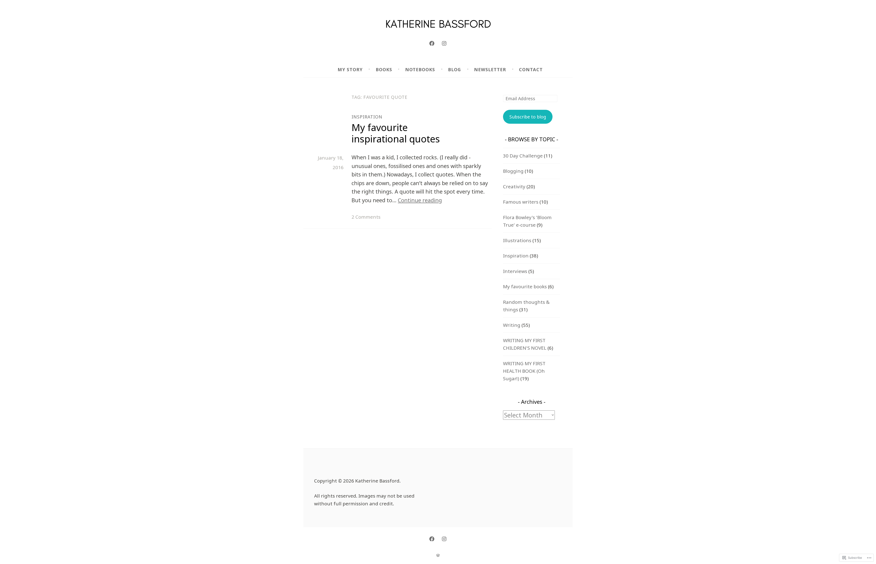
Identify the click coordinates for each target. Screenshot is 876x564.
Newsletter (490, 69)
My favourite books (525, 286)
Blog (454, 69)
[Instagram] (444, 43)
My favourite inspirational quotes (396, 133)
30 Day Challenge (523, 155)
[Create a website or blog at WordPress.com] (438, 555)
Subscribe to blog (527, 117)
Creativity (514, 186)
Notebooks (420, 69)
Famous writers (520, 202)
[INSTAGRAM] (444, 539)
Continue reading (420, 200)
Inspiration (367, 117)
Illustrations (517, 240)
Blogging (513, 171)
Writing (511, 325)
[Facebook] (432, 43)
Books (384, 69)
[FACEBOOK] (432, 539)
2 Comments (366, 217)
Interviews (515, 271)
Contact (531, 69)
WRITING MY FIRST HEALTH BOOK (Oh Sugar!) (524, 371)
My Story (350, 69)
